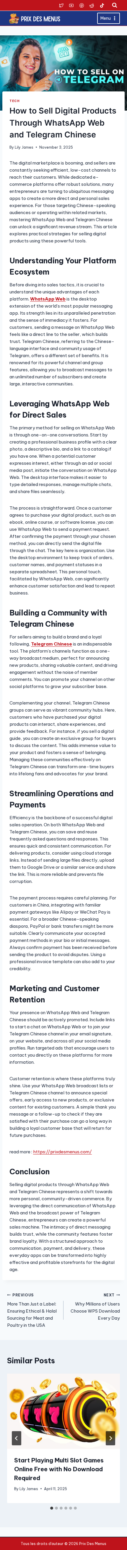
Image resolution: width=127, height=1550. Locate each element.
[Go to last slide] (16, 1438)
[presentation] (63, 1411)
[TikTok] (101, 5)
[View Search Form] (114, 5)
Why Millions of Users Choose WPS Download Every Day (95, 1307)
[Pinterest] (81, 5)
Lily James (24, 147)
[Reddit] (91, 5)
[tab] (51, 1508)
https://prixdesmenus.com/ (62, 1152)
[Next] (110, 1438)
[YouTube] (71, 5)
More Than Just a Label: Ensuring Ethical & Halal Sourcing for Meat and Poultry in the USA (32, 1310)
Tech (14, 101)
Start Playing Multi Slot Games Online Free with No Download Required (59, 1469)
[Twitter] (61, 5)
